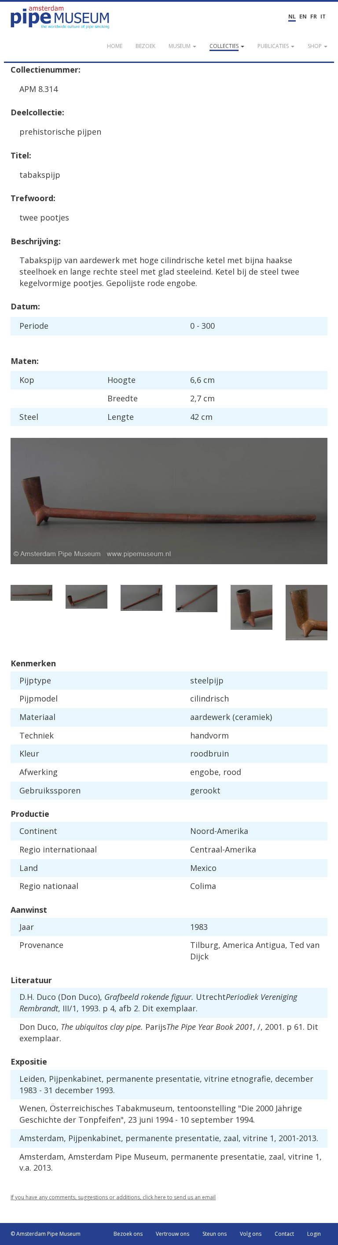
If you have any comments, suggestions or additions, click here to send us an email (113, 1197)
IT (323, 16)
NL (292, 16)
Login (314, 1234)
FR (313, 16)
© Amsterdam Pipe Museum (46, 1234)
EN (303, 16)
